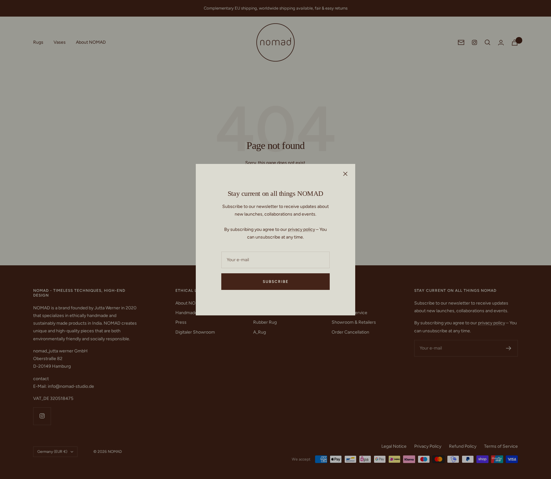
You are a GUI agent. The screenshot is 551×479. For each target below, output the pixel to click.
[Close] (345, 174)
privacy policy (301, 229)
